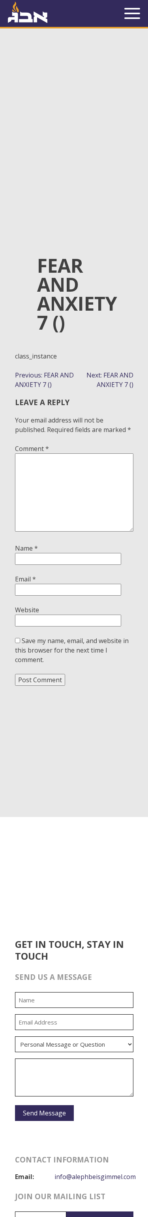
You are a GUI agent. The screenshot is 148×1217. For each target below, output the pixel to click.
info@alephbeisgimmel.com (95, 1176)
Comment (32, 448)
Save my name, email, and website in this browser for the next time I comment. (72, 650)
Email (25, 579)
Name (26, 548)
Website (27, 610)
